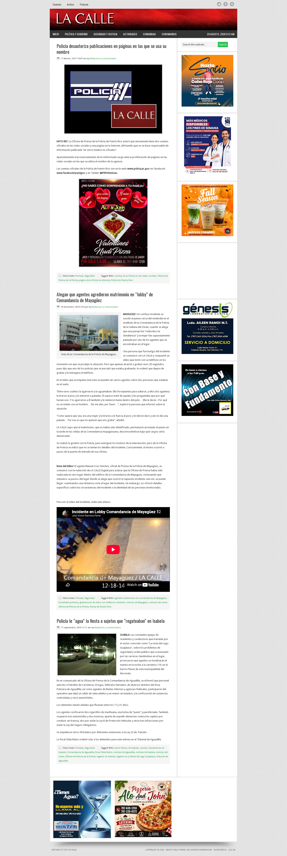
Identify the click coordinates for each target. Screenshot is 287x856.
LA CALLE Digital (95, 19)
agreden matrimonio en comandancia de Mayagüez (140, 598)
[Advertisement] (186, 19)
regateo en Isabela (106, 756)
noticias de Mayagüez (137, 602)
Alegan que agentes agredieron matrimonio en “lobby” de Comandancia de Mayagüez (105, 297)
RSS (232, 4)
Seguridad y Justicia (105, 34)
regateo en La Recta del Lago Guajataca (135, 756)
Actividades (130, 34)
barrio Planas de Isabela (126, 748)
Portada (79, 276)
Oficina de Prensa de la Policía (74, 606)
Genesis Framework (201, 850)
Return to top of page (64, 850)
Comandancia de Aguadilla (80, 752)
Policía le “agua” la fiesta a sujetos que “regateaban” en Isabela (111, 620)
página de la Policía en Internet (94, 280)
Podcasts (84, 4)
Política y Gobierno (76, 34)
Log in (231, 850)
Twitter (219, 4)
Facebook (225, 4)
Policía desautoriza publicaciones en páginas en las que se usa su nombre (111, 48)
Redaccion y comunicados (103, 58)
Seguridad (90, 276)
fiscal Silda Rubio (103, 752)
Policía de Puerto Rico (122, 280)
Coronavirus (169, 34)
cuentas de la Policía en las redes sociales (135, 276)
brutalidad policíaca (68, 602)
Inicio (56, 34)
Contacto (57, 4)
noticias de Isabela (145, 752)
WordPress (220, 850)
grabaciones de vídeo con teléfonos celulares (102, 602)
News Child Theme (176, 850)
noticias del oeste (158, 602)
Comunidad (149, 34)
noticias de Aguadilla (124, 752)
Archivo (70, 4)
